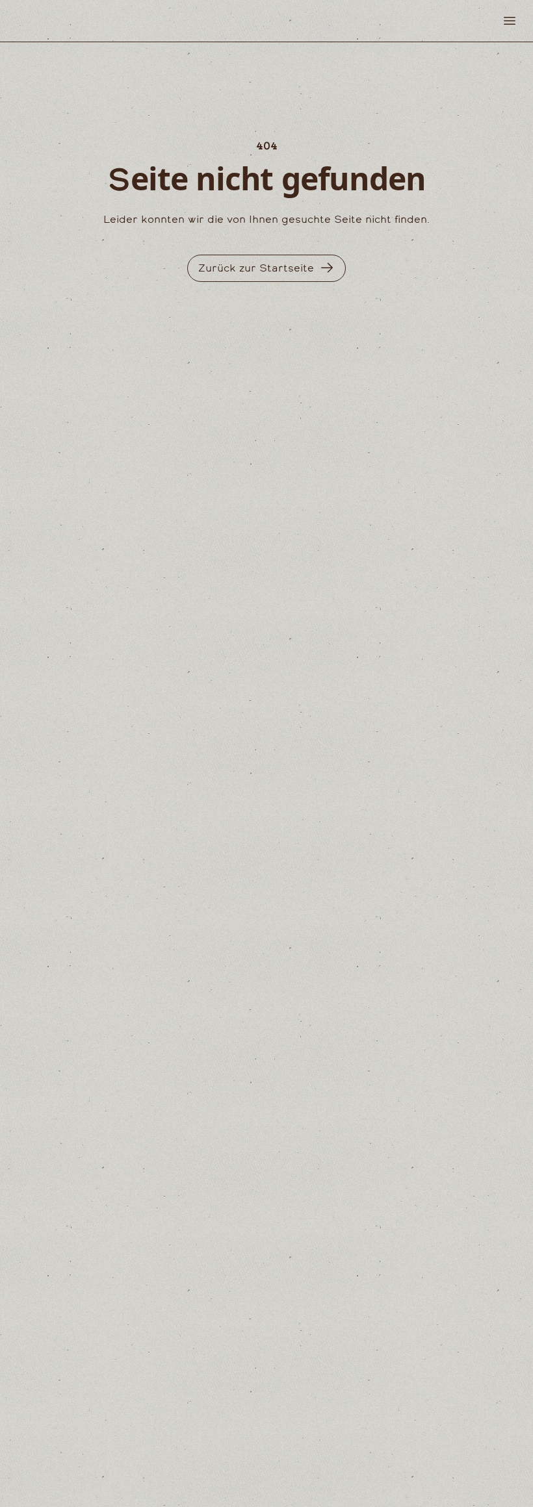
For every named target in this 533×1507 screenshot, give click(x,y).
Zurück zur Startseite (256, 268)
